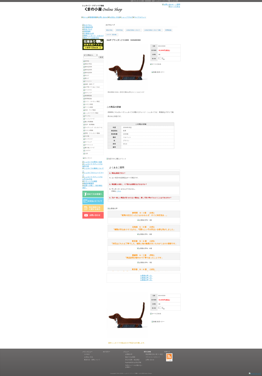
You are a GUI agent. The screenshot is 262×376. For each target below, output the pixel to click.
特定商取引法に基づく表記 (154, 354)
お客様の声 (128, 354)
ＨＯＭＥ (87, 354)
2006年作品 (119, 30)
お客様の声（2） (146, 278)
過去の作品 (109, 30)
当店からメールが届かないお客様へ (133, 366)
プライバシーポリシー (153, 357)
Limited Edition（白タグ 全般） (153, 30)
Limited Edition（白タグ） (133, 30)
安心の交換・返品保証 (132, 360)
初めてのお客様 (130, 357)
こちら (118, 191)
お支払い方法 (88, 357)
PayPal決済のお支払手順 (133, 362)
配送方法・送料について (92, 360)
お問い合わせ (150, 360)
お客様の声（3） (146, 280)
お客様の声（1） (146, 275)
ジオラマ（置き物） (111, 34)
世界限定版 (168, 30)
